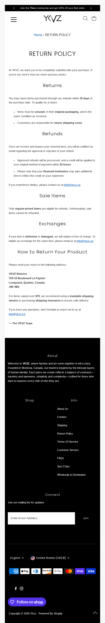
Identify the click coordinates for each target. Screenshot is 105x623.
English (15, 558)
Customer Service (68, 450)
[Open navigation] (18, 19)
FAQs (60, 458)
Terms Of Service (67, 441)
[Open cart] (94, 18)
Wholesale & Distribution (71, 474)
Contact (61, 416)
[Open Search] (85, 18)
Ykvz (33, 613)
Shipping (62, 425)
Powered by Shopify (51, 613)
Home (38, 35)
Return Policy (65, 433)
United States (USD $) (51, 558)
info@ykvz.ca (72, 184)
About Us (62, 408)
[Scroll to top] (95, 613)
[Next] (90, 8)
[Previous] (14, 8)
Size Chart (63, 466)
